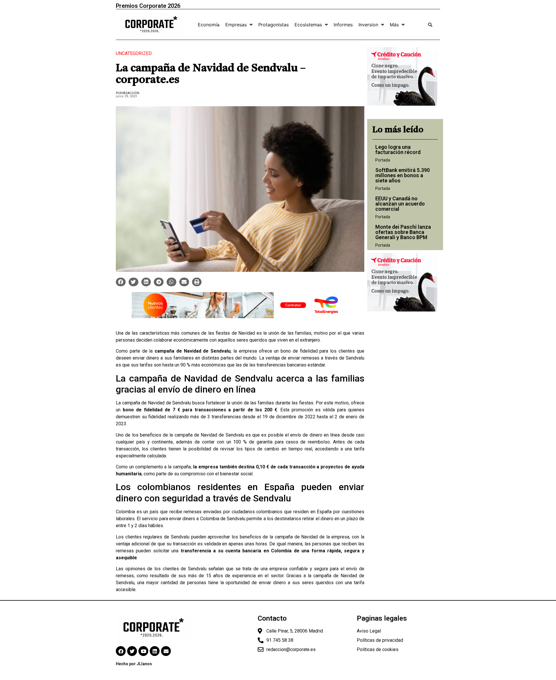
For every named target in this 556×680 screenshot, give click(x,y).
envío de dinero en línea (315, 435)
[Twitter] (132, 651)
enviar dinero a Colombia (194, 518)
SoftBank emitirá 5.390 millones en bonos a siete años (402, 175)
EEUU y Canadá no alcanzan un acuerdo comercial (400, 203)
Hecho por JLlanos (134, 663)
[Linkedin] (155, 651)
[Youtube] (143, 651)
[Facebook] (121, 651)
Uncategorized (134, 53)
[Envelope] (166, 651)
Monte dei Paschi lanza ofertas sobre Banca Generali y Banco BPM (403, 232)
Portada (382, 160)
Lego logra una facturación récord (397, 149)
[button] (121, 282)
